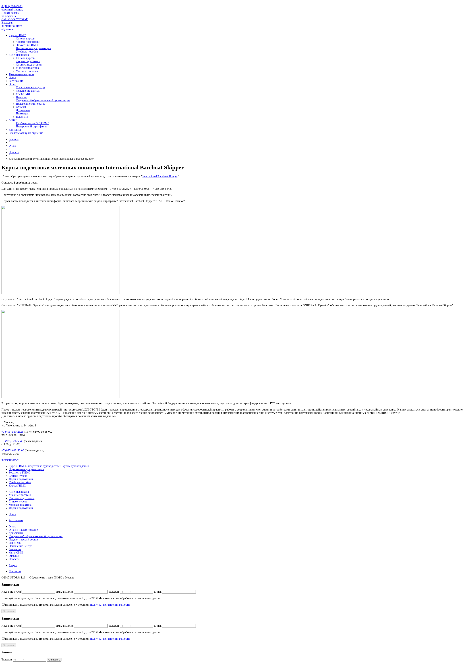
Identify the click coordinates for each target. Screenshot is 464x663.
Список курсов (25, 38)
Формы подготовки (28, 41)
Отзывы (21, 106)
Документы (23, 110)
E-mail (157, 591)
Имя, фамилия (64, 591)
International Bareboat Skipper (159, 176)
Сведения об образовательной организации (43, 100)
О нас (12, 84)
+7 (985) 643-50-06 (12, 450)
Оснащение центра (28, 90)
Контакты (15, 129)
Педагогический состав (30, 103)
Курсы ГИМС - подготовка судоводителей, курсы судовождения (49, 466)
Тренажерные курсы (21, 74)
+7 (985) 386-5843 (12, 441)
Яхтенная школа (19, 54)
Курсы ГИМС (17, 35)
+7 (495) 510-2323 (12, 431)
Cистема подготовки (29, 64)
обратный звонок (12, 9)
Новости (21, 97)
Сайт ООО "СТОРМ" (14, 19)
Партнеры (22, 113)
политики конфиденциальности (110, 604)
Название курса (11, 591)
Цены (12, 77)
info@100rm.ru (10, 459)
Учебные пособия (27, 51)
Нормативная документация (33, 48)
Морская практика (27, 67)
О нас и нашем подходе (30, 87)
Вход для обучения (11, 26)
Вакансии (22, 116)
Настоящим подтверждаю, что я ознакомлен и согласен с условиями (67, 604)
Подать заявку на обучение (10, 14)
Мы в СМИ (23, 93)
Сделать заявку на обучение (26, 132)
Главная (13, 139)
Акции (13, 119)
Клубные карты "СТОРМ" (32, 123)
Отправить (8, 611)
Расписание (16, 80)
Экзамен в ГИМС (27, 45)
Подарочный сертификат (31, 126)
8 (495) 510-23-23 (11, 6)
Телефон (113, 591)
